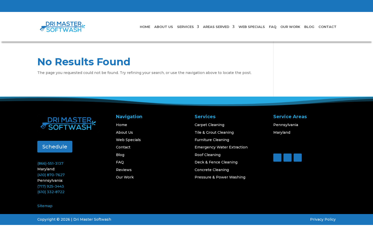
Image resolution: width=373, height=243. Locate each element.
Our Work (290, 27)
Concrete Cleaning (212, 170)
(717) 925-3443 (50, 186)
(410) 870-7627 (51, 175)
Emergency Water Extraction (221, 147)
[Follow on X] (321, 7)
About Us (163, 27)
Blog (309, 27)
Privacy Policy (323, 219)
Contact (327, 27)
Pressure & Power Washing (220, 177)
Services (185, 27)
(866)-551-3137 (50, 163)
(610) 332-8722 (50, 192)
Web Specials (252, 27)
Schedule (54, 147)
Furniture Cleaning (212, 140)
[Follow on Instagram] (332, 7)
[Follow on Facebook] (311, 7)
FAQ (272, 27)
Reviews (124, 170)
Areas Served (216, 27)
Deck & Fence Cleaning (216, 162)
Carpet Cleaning (209, 125)
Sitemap (45, 206)
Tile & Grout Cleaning (214, 132)
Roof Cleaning (208, 155)
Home (145, 27)
